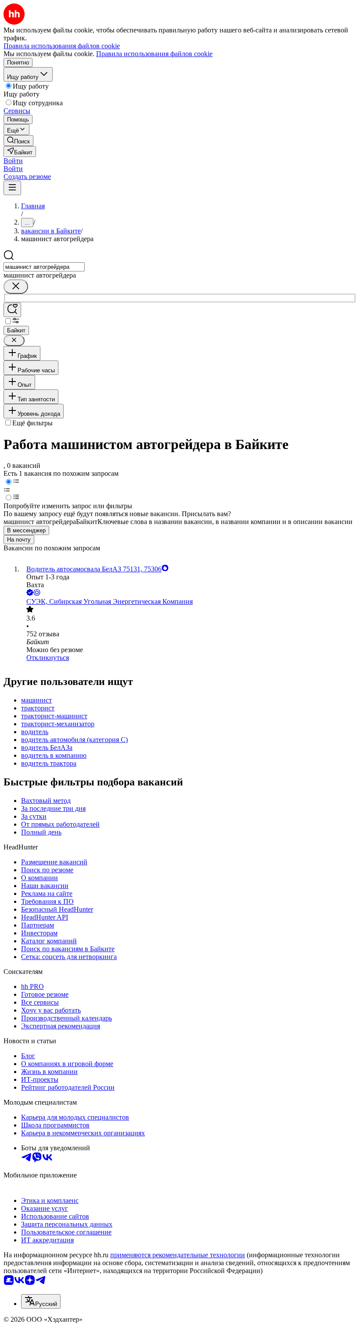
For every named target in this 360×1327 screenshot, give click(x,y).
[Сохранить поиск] (12, 310)
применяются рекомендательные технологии (177, 1255)
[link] (18, 140)
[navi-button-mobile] (12, 188)
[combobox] (44, 266)
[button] (13, 160)
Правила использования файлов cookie (154, 53)
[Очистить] (16, 286)
